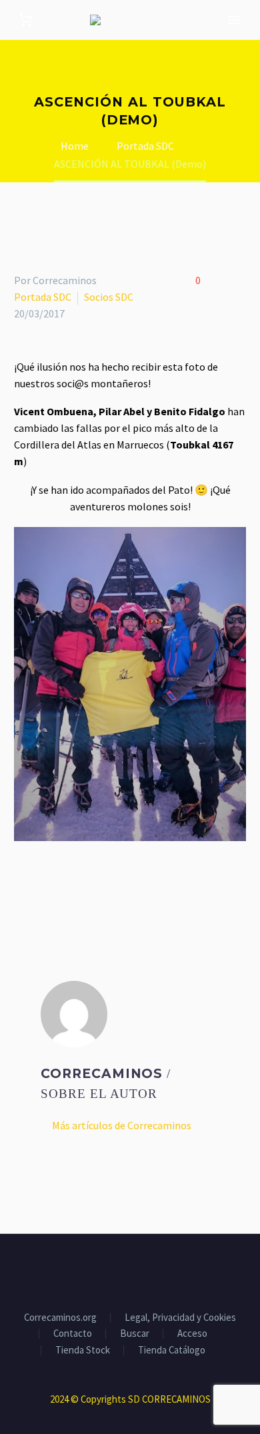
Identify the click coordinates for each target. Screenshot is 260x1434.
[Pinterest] (61, 886)
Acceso (192, 1334)
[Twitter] (42, 886)
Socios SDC (108, 296)
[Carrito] (26, 20)
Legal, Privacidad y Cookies (180, 1318)
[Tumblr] (80, 886)
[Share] (156, 1270)
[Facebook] (22, 886)
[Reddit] (119, 886)
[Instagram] (138, 1270)
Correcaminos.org (60, 1318)
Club (233, 40)
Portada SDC (42, 296)
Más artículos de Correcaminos (121, 1125)
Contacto (72, 1334)
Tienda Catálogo (171, 1350)
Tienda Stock (82, 1350)
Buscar (134, 1334)
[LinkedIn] (100, 886)
